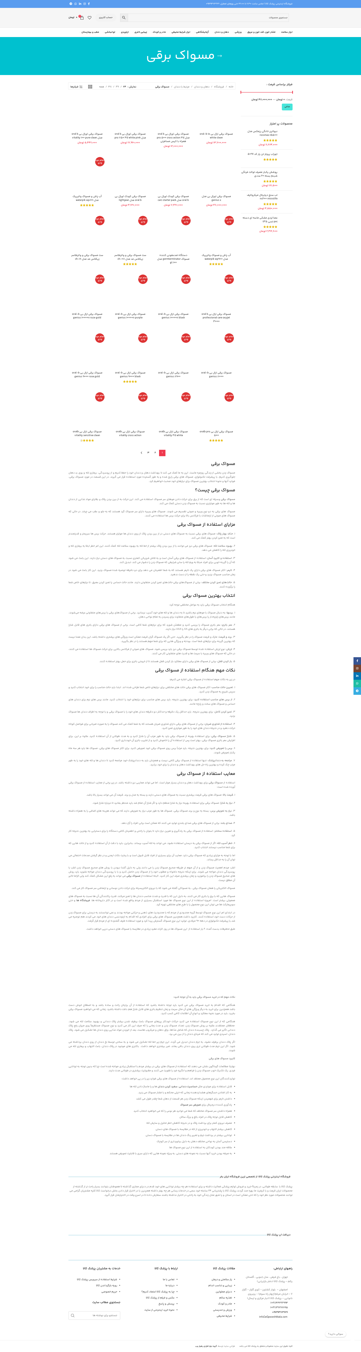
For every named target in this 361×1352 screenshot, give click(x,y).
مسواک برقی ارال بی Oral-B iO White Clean (216, 136)
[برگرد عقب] (219, 56)
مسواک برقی (133, 876)
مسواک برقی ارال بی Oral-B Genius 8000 (216, 375)
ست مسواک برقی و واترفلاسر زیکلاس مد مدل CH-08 (130, 257)
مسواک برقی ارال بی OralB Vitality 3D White (173, 434)
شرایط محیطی (224, 1316)
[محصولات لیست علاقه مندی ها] (89, 17)
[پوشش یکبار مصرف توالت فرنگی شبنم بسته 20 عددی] (286, 179)
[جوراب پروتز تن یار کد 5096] (286, 158)
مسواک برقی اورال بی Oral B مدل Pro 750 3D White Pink (130, 136)
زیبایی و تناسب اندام (220, 1286)
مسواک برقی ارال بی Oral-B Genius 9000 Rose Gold (87, 375)
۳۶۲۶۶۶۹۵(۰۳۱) (279, 1308)
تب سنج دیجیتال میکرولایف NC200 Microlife (262, 197)
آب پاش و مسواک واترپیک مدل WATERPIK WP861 (87, 198)
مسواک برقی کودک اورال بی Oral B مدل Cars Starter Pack (173, 198)
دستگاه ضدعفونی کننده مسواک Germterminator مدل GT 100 (173, 259)
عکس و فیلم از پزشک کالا (160, 1298)
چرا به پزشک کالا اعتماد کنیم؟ (157, 1292)
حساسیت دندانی (188, 1087)
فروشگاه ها (83, 900)
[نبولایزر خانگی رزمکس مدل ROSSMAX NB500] (286, 138)
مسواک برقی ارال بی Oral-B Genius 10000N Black (173, 316)
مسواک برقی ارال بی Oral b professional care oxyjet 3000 (216, 318)
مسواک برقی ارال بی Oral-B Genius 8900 (173, 375)
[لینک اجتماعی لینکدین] (80, 4)
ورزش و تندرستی (222, 1310)
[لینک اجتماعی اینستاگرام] (84, 4)
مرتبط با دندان (182, 87)
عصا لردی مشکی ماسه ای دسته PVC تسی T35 (260, 220)
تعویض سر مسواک (190, 1105)
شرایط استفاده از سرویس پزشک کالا (97, 1280)
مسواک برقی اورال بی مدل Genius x (216, 198)
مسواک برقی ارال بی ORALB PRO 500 (216, 434)
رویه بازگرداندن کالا (106, 1286)
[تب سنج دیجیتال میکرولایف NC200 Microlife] (286, 201)
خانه (231, 87)
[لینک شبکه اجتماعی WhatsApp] (75, 4)
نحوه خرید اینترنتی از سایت (159, 1310)
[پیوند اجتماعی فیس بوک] (89, 4)
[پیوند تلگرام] (70, 4)
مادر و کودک (225, 1304)
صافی (287, 106)
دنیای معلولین (224, 1292)
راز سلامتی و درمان (222, 1280)
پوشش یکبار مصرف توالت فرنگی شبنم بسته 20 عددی (259, 174)
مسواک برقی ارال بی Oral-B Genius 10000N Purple (130, 316)
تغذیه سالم (225, 1298)
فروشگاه (219, 87)
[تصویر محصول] (87, 174)
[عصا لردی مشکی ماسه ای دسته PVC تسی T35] (286, 224)
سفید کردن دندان (167, 1087)
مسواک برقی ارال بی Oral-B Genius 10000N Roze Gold (87, 316)
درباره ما (169, 1286)
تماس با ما (168, 1280)
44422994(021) (279, 1303)
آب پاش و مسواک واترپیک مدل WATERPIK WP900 (216, 257)
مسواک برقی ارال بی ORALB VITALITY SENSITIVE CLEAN (87, 434)
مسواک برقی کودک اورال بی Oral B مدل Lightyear (130, 198)
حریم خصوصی (109, 1292)
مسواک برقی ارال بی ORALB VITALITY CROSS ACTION (130, 434)
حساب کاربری (106, 17)
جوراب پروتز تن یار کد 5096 (263, 154)
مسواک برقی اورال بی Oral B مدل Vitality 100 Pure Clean (87, 136)
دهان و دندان (201, 87)
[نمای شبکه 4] (90, 87)
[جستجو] (72, 1315)
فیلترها (74, 87)
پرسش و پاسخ (166, 1304)
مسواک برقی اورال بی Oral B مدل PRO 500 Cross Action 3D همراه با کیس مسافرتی (173, 137)
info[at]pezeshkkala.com (273, 1317)
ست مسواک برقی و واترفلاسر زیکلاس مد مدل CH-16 (87, 257)
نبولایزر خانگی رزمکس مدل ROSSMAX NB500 (262, 133)
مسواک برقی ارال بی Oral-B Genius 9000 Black (130, 375)
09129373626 (212, 4)
